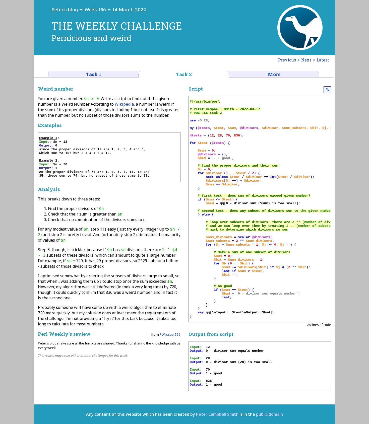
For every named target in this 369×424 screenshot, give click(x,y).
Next (306, 59)
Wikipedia (124, 104)
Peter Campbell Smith (217, 414)
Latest (323, 59)
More (274, 74)
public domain (269, 414)
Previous (287, 59)
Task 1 (93, 74)
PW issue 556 (170, 334)
